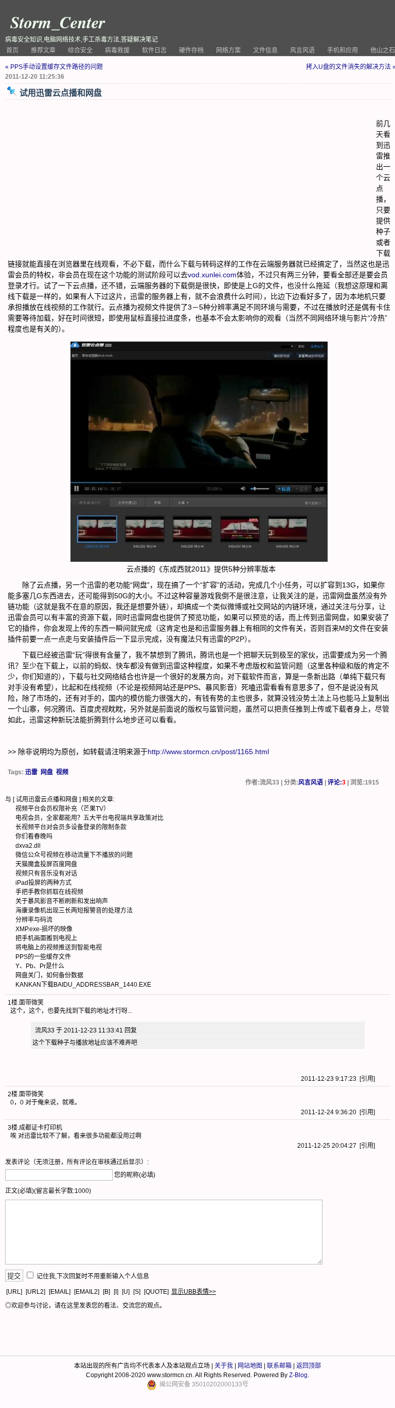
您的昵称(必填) (134, 1175)
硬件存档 (191, 50)
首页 (12, 50)
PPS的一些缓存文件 (43, 956)
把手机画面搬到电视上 (46, 938)
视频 (62, 772)
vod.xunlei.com (212, 275)
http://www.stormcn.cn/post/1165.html (208, 751)
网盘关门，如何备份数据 (49, 975)
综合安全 (80, 50)
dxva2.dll (28, 845)
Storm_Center (57, 21)
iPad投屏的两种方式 (43, 882)
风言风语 (302, 50)
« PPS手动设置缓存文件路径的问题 (54, 66)
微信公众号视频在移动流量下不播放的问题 (74, 855)
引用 (367, 1078)
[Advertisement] (192, 180)
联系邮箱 (279, 1365)
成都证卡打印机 (40, 1127)
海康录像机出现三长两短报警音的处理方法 (74, 910)
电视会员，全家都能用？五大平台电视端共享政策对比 (89, 818)
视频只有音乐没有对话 (46, 873)
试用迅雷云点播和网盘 (47, 799)
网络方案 (228, 50)
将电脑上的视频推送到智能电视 (58, 947)
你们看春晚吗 (33, 836)
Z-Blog (298, 1375)
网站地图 (250, 1365)
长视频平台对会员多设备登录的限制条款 (71, 827)
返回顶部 (308, 1365)
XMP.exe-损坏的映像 (44, 929)
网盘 (47, 772)
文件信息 (265, 50)
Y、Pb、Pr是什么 (39, 966)
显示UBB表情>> (193, 1291)
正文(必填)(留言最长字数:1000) (48, 1191)
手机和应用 (342, 50)
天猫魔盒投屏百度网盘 (46, 864)
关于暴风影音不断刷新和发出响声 (61, 901)
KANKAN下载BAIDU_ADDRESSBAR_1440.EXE (83, 984)
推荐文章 (43, 50)
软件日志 (154, 50)
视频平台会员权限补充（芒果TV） (62, 808)
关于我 (223, 1365)
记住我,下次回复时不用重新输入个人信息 (93, 1276)
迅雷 (31, 772)
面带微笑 (31, 1002)
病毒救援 (117, 50)
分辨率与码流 (33, 919)
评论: (337, 782)
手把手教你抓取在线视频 (49, 892)
